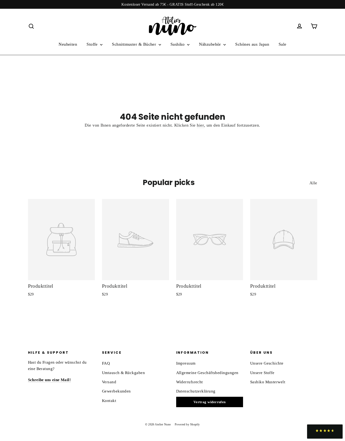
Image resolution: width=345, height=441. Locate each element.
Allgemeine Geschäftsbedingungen (207, 372)
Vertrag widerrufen (209, 402)
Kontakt (109, 400)
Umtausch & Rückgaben (123, 372)
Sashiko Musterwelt (267, 382)
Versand (109, 382)
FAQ (106, 363)
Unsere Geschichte (267, 363)
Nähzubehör (210, 44)
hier (200, 125)
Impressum (186, 363)
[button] (325, 431)
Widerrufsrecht (189, 382)
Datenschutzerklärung (196, 391)
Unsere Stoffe (262, 372)
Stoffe (93, 44)
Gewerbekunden (116, 391)
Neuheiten (68, 44)
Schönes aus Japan (252, 44)
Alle (313, 183)
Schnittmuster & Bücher (134, 44)
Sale (282, 44)
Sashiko (178, 44)
